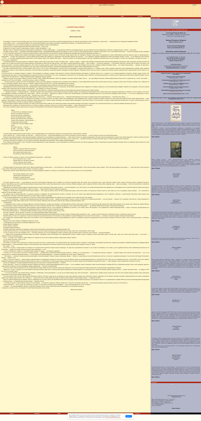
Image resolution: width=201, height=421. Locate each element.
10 (179, 36)
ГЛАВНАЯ (9, 16)
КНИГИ (122, 16)
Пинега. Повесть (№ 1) (176, 42)
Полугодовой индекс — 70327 (176, 91)
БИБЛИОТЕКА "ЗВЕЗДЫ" (93, 16)
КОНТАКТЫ (140, 16)
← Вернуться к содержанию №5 (9, 22)
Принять (129, 416)
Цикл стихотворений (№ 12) (176, 47)
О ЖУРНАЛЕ (30, 16)
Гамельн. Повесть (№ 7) (176, 60)
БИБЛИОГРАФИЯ (56, 16)
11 (181, 36)
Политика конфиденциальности (112, 417)
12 (183, 36)
